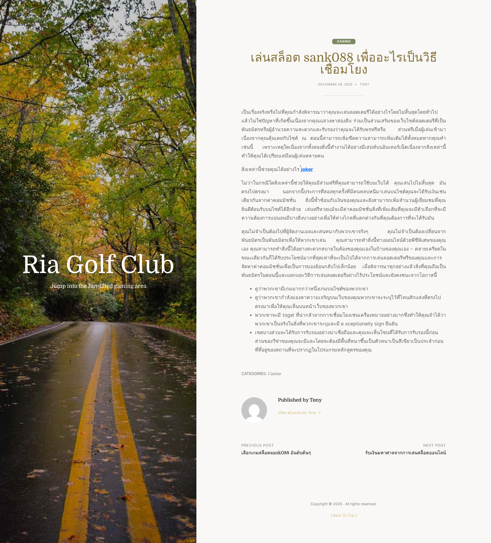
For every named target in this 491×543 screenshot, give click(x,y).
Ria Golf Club (98, 265)
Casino (344, 41)
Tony (365, 84)
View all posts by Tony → (299, 412)
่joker (307, 169)
